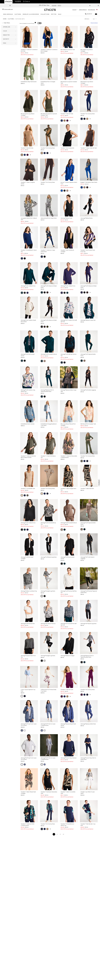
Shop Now (55, 5)
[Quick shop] (70, 121)
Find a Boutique (91, 9)
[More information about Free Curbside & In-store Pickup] (35, 23)
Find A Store (94, 23)
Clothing (11, 18)
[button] (96, 13)
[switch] (39, 23)
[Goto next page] (63, 834)
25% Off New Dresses (44, 5)
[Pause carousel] (98, 5)
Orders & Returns (83, 9)
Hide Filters (7, 23)
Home (4, 18)
